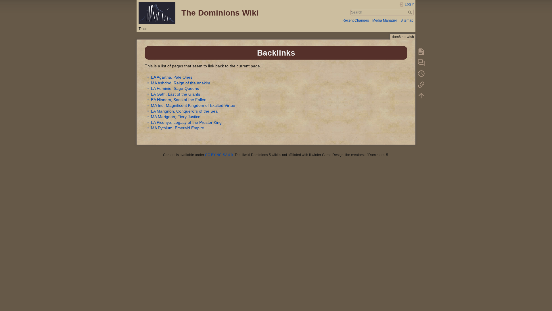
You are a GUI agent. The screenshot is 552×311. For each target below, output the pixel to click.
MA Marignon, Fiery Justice (175, 116)
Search (410, 12)
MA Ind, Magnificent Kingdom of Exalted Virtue (193, 105)
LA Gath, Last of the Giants (175, 94)
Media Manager (384, 20)
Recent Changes (355, 20)
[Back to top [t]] (421, 95)
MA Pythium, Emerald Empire (177, 128)
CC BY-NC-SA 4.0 (219, 155)
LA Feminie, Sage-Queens (175, 88)
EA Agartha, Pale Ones (171, 77)
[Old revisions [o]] (421, 73)
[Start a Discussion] (421, 62)
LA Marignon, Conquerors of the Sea (184, 111)
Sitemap (406, 20)
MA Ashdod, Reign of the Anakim (180, 83)
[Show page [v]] (421, 51)
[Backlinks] (421, 84)
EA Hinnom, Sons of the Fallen (178, 99)
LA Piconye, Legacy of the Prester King (186, 122)
